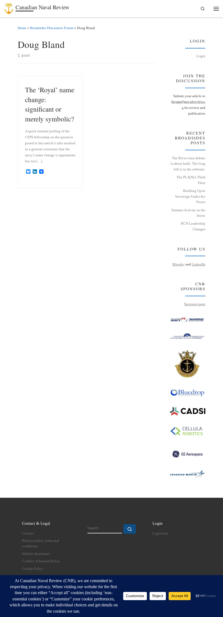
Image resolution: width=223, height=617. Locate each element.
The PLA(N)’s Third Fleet (190, 180)
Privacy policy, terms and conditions (40, 543)
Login (200, 56)
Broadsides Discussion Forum (51, 28)
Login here (161, 533)
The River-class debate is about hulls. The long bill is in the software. (188, 163)
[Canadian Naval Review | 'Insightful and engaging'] (9, 7)
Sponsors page (194, 304)
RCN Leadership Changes (193, 226)
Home (22, 28)
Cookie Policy (32, 569)
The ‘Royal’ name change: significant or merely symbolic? (49, 104)
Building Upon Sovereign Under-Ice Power (190, 196)
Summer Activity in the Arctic (188, 213)
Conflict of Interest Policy (41, 561)
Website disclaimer (36, 554)
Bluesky (178, 264)
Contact (28, 533)
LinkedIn (198, 264)
